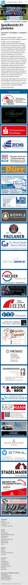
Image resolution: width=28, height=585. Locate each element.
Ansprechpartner (5, 536)
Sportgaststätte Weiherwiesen (7, 534)
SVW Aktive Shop (5, 522)
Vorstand (3, 531)
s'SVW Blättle (4, 537)
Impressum (3, 567)
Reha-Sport (3, 554)
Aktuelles (3, 521)
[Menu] (26, 2)
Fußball (2, 549)
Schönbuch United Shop (7, 526)
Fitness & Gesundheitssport (7, 552)
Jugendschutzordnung (6, 566)
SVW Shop (4, 524)
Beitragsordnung (5, 564)
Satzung (3, 559)
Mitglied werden (4, 541)
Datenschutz (4, 569)
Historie (2, 544)
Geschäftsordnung (5, 563)
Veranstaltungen (4, 542)
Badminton (3, 551)
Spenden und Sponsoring (6, 539)
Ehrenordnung (4, 561)
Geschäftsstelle (4, 533)
